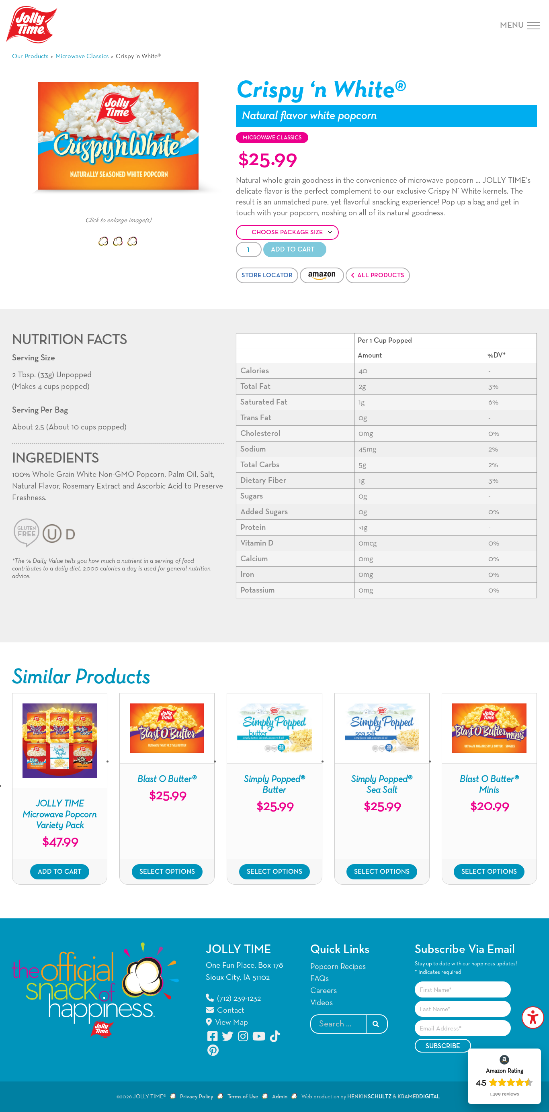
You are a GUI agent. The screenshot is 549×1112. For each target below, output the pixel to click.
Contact (229, 1010)
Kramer (418, 1097)
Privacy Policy (196, 1097)
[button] (103, 241)
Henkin (369, 1097)
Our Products (30, 56)
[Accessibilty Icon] (533, 1017)
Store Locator (267, 275)
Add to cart (293, 249)
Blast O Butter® (167, 779)
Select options (167, 872)
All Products (380, 275)
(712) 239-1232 (238, 998)
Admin (279, 1097)
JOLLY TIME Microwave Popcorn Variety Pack (60, 814)
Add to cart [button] (60, 872)
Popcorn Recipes (338, 967)
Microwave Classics (82, 56)
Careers (323, 991)
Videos (321, 1003)
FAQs (319, 979)
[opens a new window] (213, 1036)
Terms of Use (242, 1097)
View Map (230, 1022)
